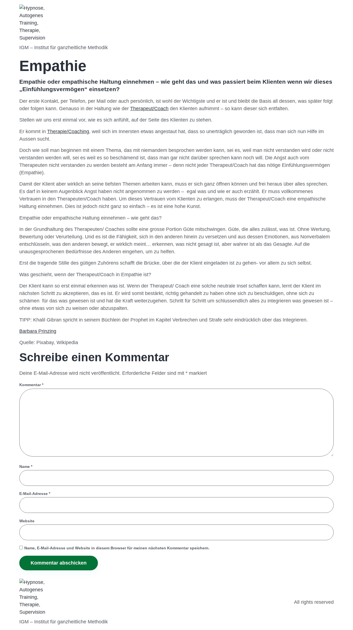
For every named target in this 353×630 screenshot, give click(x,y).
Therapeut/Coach (149, 108)
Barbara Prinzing (37, 331)
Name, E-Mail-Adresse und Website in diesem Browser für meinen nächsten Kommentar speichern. (117, 548)
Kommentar (31, 385)
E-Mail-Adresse (34, 493)
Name (25, 466)
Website (26, 521)
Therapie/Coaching (68, 131)
